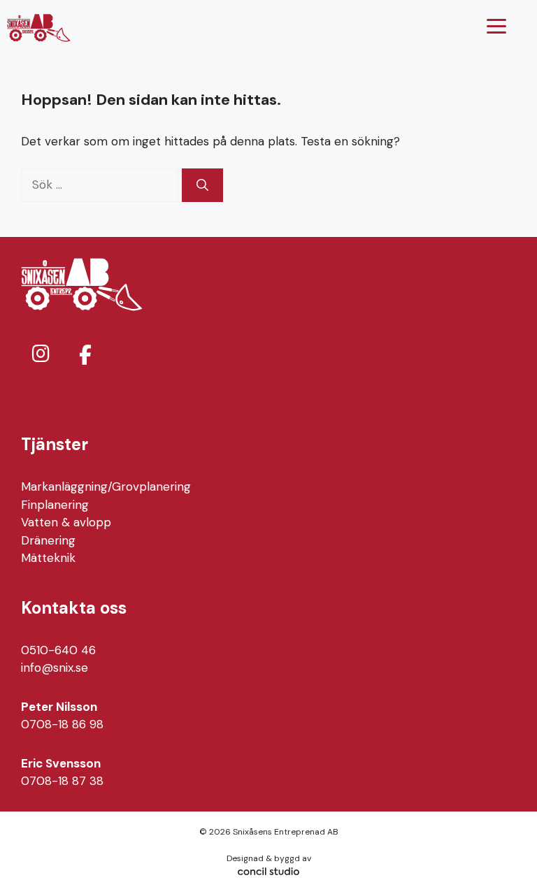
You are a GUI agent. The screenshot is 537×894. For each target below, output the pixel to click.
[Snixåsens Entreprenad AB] (39, 28)
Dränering (48, 540)
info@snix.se (54, 667)
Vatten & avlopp (66, 522)
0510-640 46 (58, 650)
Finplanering (55, 504)
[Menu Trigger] (496, 26)
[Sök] (202, 185)
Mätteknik (48, 557)
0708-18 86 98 (62, 724)
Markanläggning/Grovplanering (106, 486)
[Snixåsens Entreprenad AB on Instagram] (40, 354)
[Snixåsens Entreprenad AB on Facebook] (85, 355)
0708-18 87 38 (62, 780)
